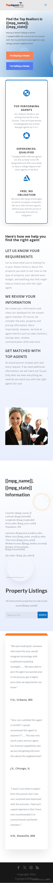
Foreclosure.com (19, 577)
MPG (48, 879)
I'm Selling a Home (19, 66)
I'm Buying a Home (20, 55)
